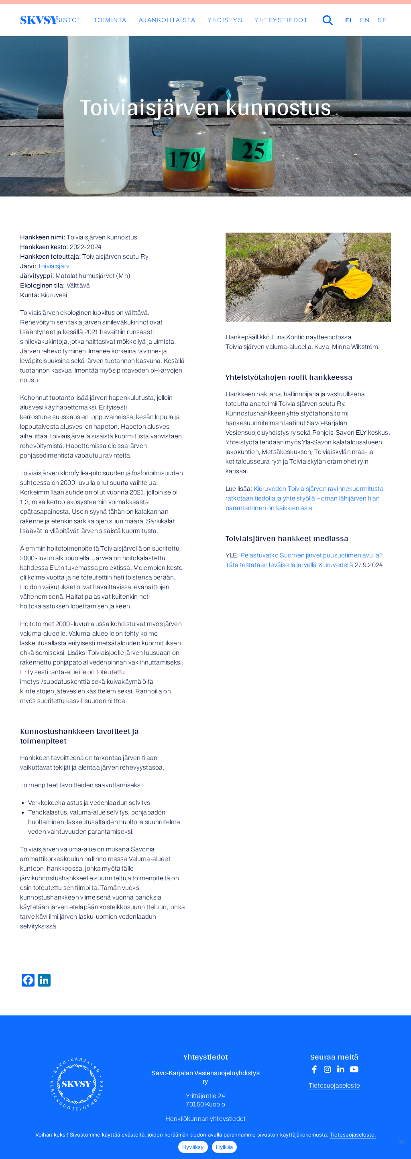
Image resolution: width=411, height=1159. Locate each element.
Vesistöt (64, 20)
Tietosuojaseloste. (353, 1134)
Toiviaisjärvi (54, 266)
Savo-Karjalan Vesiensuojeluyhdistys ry (39, 20)
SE (382, 20)
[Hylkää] (401, 1142)
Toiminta (110, 20)
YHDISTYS (225, 20)
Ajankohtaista (167, 20)
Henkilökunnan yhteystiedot (205, 1118)
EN (365, 20)
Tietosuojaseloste (334, 1085)
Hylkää (224, 1147)
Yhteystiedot (281, 20)
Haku (339, 20)
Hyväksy (193, 1147)
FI (348, 20)
